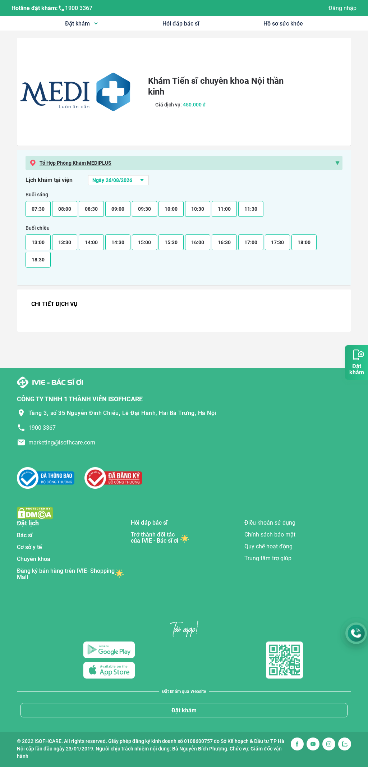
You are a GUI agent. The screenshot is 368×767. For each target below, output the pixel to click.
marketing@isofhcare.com (61, 442)
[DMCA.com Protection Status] (35, 512)
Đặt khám (184, 710)
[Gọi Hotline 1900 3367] (356, 633)
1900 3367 (78, 8)
